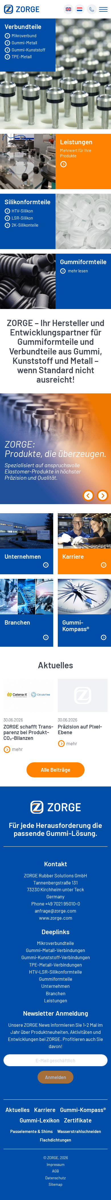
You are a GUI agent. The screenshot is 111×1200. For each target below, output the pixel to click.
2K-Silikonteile (25, 225)
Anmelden (55, 1077)
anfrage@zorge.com (55, 910)
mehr (17, 749)
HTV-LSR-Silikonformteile (55, 971)
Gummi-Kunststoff (28, 49)
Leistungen (76, 148)
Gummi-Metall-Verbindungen (55, 950)
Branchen (55, 993)
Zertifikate (78, 1120)
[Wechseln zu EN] (68, 9)
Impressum (56, 1164)
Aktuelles (17, 1109)
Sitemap (55, 1184)
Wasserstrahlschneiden (79, 1131)
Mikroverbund (24, 35)
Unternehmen (55, 986)
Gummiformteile (55, 979)
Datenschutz (55, 1178)
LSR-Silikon (22, 217)
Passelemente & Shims (31, 1131)
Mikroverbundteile (55, 943)
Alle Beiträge (55, 770)
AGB (55, 1171)
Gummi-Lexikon (39, 1120)
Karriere (45, 1109)
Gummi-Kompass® (83, 1109)
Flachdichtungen (55, 1139)
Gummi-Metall (24, 42)
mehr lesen (77, 270)
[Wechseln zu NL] (80, 9)
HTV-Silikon (22, 210)
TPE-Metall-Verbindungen (55, 964)
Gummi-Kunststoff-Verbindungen (55, 957)
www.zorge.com (55, 918)
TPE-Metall (22, 56)
